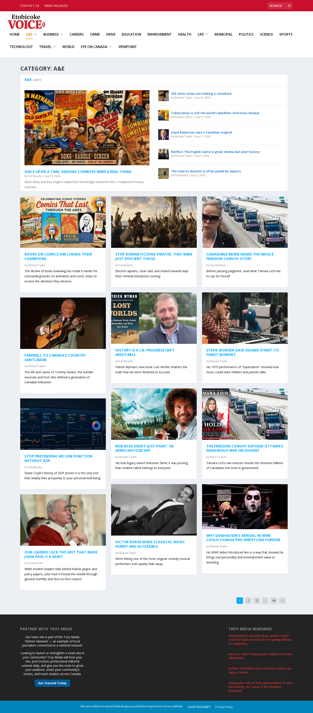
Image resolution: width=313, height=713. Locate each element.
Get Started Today (52, 683)
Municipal (224, 35)
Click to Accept (199, 707)
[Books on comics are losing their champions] (63, 222)
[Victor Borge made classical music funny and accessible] (154, 510)
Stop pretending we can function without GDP (58, 458)
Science (266, 35)
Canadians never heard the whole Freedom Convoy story (240, 256)
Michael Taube (183, 97)
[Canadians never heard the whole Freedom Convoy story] (245, 222)
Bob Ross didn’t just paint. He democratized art (144, 448)
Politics (246, 35)
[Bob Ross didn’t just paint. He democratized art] (154, 414)
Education (131, 35)
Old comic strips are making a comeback (201, 93)
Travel (45, 47)
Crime (95, 35)
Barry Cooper (218, 457)
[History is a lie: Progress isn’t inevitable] (154, 318)
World (68, 47)
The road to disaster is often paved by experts (206, 171)
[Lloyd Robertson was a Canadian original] (163, 134)
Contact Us (29, 6)
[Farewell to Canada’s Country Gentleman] (63, 323)
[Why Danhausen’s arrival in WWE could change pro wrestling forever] (245, 506)
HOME (15, 35)
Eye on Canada (94, 47)
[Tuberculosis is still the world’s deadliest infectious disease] (163, 115)
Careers (77, 35)
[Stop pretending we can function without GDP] (63, 424)
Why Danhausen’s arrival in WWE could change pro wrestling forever (243, 537)
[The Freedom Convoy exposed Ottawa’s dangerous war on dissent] (245, 414)
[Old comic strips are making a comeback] (163, 95)
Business (51, 35)
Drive (110, 35)
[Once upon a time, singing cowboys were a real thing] (86, 127)
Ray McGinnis (218, 265)
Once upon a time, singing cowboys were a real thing (78, 171)
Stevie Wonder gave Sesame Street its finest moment (242, 352)
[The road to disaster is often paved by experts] (163, 173)
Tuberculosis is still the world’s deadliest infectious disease (215, 113)
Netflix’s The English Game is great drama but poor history (215, 152)
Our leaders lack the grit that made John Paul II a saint (61, 554)
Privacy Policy (224, 707)
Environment (160, 35)
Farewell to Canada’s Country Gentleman (55, 357)
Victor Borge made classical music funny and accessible (150, 544)
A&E (29, 35)
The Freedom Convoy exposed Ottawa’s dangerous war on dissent (244, 448)
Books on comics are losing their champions (58, 256)
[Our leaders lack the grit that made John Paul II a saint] (63, 520)
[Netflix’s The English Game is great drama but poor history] (163, 154)
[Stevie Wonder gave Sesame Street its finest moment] (245, 318)
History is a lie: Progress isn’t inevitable (145, 352)
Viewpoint (127, 47)
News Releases (56, 6)
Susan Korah (35, 563)
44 (274, 600)
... (265, 600)
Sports (286, 35)
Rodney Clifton (183, 117)
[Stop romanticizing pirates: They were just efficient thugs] (154, 222)
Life (201, 35)
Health (184, 35)
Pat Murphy (35, 176)
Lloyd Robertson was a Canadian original (201, 132)
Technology (21, 47)
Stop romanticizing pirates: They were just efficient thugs (153, 256)
